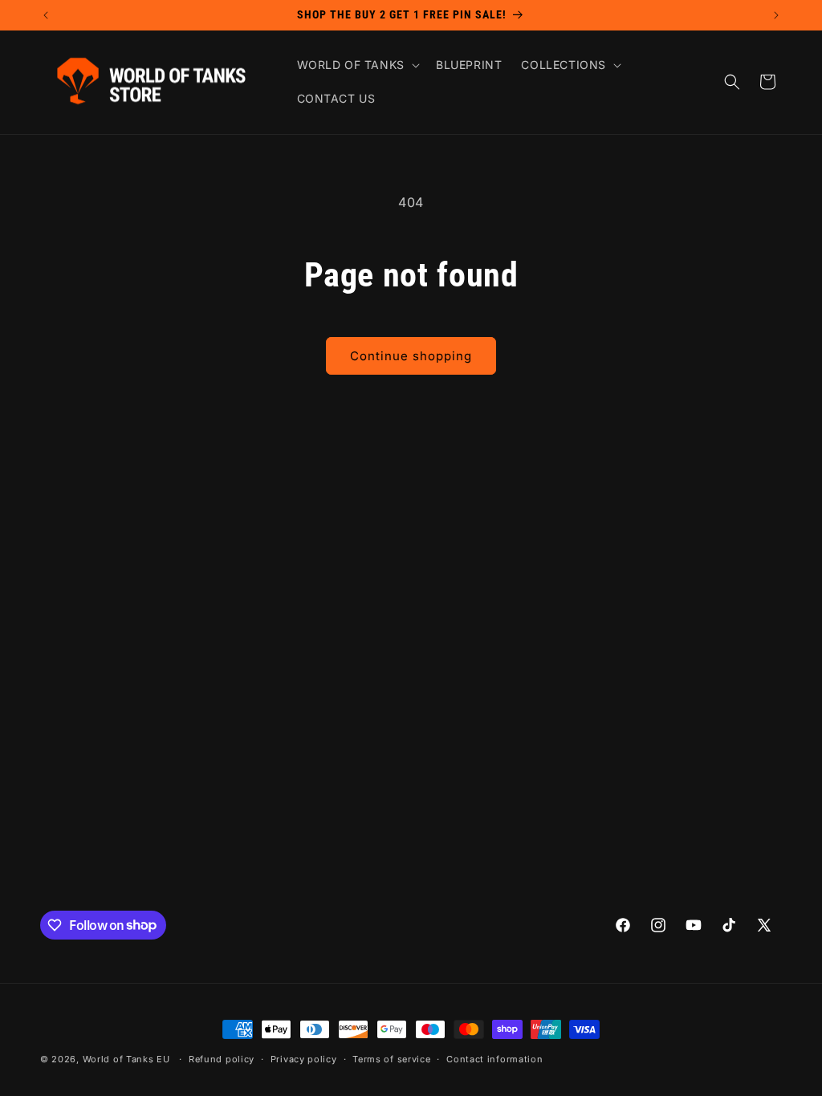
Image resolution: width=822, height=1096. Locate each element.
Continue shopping (411, 355)
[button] (356, 65)
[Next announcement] (776, 15)
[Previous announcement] (45, 15)
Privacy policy (304, 1059)
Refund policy (221, 1059)
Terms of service (391, 1059)
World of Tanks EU (126, 1059)
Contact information (494, 1059)
